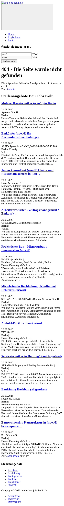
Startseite (10, 89)
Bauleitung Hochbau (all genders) (24, 389)
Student (12, 485)
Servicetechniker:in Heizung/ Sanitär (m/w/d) (31, 356)
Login (11, 40)
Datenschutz (14, 501)
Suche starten (9, 61)
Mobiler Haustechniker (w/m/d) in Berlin (28, 103)
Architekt (13, 470)
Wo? (34, 57)
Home (11, 34)
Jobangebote (12, 455)
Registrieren (14, 37)
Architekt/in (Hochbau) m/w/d (21, 323)
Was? (35, 54)
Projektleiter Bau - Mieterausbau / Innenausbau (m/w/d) (24, 248)
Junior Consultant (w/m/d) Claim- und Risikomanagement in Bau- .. (27, 171)
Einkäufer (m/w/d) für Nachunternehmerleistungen (20, 135)
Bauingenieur (15, 476)
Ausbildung (14, 473)
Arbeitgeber (14, 496)
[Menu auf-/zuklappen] (27, 17)
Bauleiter (12, 479)
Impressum (13, 499)
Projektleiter (14, 482)
